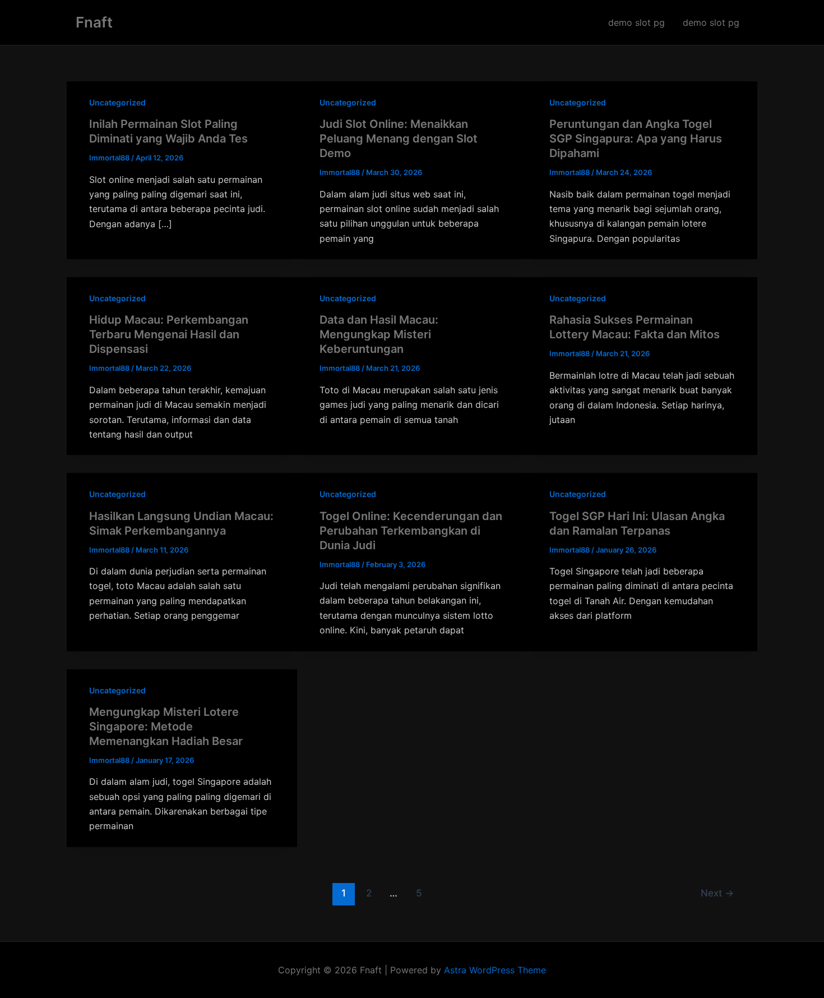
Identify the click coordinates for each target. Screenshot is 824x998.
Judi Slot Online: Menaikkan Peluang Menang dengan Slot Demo (399, 138)
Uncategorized (117, 102)
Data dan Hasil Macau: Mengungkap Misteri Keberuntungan (379, 334)
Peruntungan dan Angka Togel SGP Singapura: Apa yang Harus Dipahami (635, 138)
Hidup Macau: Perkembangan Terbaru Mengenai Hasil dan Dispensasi (168, 334)
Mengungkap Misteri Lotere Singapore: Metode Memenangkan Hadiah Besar (166, 726)
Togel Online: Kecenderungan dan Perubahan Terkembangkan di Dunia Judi (411, 530)
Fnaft (94, 22)
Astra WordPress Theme (495, 970)
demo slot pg (636, 22)
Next (717, 893)
